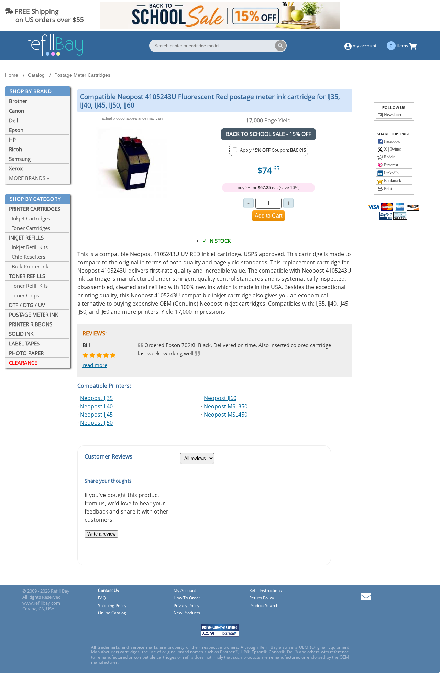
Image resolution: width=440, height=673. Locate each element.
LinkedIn (391, 172)
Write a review (101, 534)
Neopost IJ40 (96, 406)
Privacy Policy (186, 605)
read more (94, 365)
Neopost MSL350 (226, 406)
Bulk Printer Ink (28, 266)
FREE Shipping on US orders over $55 (44, 15)
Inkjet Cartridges (29, 218)
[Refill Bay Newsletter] (366, 599)
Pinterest (390, 165)
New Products (187, 613)
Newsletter (392, 114)
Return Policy (261, 598)
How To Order (187, 598)
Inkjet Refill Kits (28, 247)
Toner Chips (24, 295)
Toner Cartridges (29, 227)
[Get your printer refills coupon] (219, 27)
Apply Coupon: (273, 150)
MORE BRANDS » (29, 178)
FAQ (102, 598)
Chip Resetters (27, 256)
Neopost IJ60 (220, 398)
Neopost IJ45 (96, 414)
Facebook (391, 141)
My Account (185, 590)
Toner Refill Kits (28, 285)
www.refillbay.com (41, 603)
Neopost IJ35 (96, 398)
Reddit (389, 157)
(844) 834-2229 (410, 15)
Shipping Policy (112, 605)
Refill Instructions (265, 590)
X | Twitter (392, 149)
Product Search (263, 605)
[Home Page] (55, 54)
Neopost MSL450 (226, 414)
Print (387, 188)
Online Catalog (112, 613)
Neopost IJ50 (96, 423)
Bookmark (392, 180)
